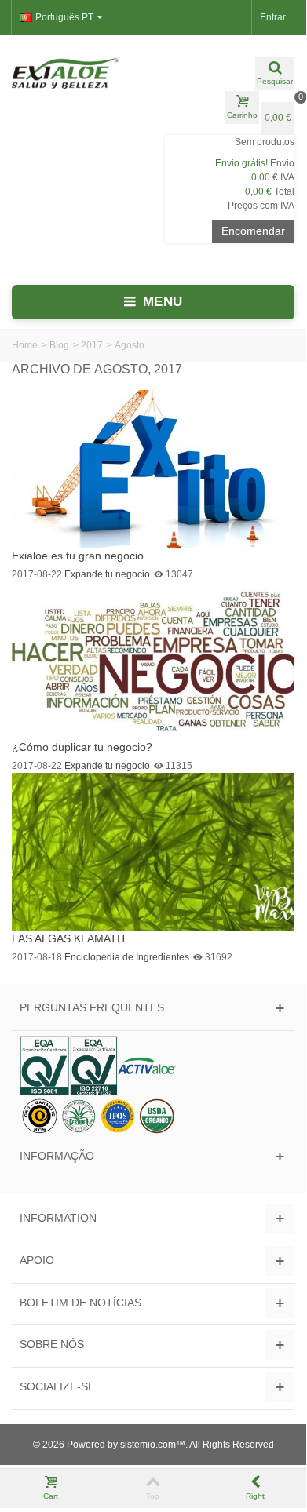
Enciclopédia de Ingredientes (126, 957)
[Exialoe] (76, 73)
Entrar (273, 17)
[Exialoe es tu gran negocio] (153, 467)
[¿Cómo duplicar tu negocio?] (153, 659)
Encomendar (253, 230)
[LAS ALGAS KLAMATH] (153, 850)
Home (25, 345)
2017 (92, 345)
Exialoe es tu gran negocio (78, 555)
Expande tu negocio (107, 574)
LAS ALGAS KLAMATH (68, 938)
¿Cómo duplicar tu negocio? (82, 747)
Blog (59, 345)
